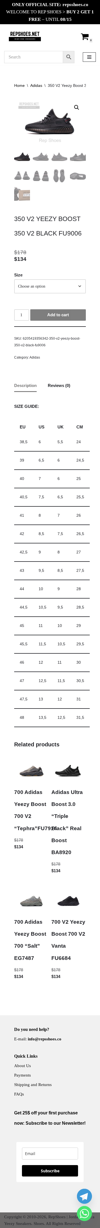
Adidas (36, 85)
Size (18, 275)
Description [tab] (25, 385)
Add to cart (58, 314)
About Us (22, 1065)
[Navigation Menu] (89, 57)
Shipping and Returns (33, 1084)
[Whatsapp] (84, 1213)
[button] (77, 107)
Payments (22, 1075)
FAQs (19, 1094)
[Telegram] (84, 1196)
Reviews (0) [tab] (59, 385)
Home (19, 85)
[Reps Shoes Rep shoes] (25, 36)
